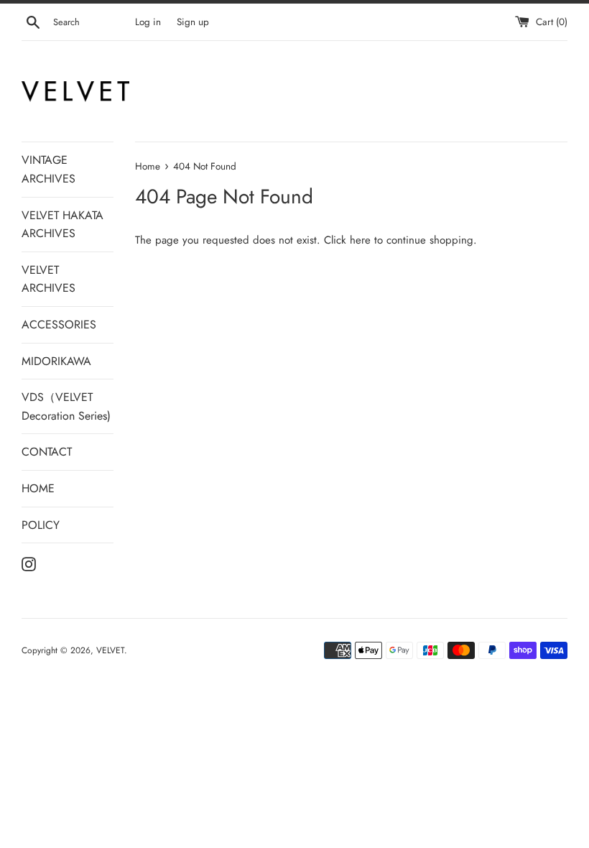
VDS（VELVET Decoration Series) (66, 406)
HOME (38, 488)
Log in (148, 22)
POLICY (41, 525)
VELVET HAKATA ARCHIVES (62, 224)
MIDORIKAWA (56, 361)
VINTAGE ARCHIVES (48, 169)
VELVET (110, 650)
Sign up (193, 22)
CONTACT (47, 451)
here (360, 240)
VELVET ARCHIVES (48, 279)
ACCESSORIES (59, 324)
